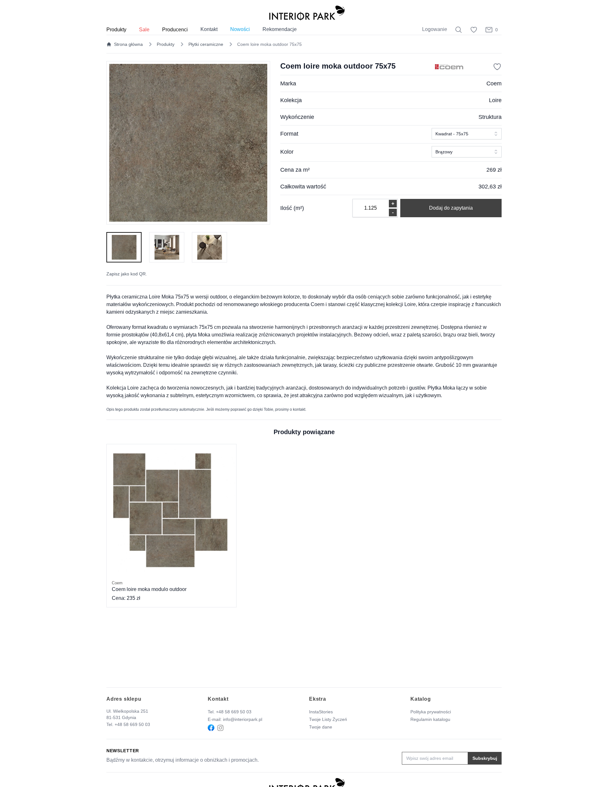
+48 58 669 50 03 (132, 724)
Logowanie (434, 29)
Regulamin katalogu (430, 719)
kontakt (299, 409)
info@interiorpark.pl (242, 719)
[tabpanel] (188, 142)
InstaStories (321, 711)
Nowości (240, 29)
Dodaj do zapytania (451, 208)
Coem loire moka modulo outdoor (149, 586)
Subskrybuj (484, 758)
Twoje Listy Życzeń (328, 719)
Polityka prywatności (430, 711)
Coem (494, 83)
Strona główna (128, 44)
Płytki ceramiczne (205, 44)
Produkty (165, 44)
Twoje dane (320, 726)
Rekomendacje (280, 29)
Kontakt (209, 29)
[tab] (124, 247)
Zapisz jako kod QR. (126, 273)
